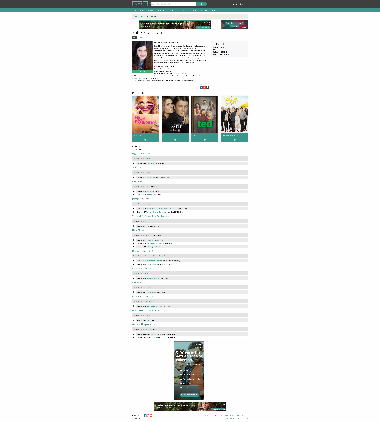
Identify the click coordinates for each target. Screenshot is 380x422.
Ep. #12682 (154, 337)
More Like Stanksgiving (154, 261)
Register (243, 4)
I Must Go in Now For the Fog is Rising (158, 209)
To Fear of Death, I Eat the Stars (156, 212)
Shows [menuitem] (134, 10)
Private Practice (140, 296)
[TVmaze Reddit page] (151, 416)
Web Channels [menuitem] (163, 10)
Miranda (149, 195)
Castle (165, 135)
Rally (148, 320)
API (212, 416)
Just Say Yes (150, 177)
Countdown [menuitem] (203, 10)
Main (134, 37)
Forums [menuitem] (213, 10)
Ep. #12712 (154, 334)
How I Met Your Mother (231, 135)
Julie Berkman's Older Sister (155, 243)
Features (205, 416)
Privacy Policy (239, 418)
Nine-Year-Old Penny (151, 256)
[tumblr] (207, 88)
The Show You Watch (153, 278)
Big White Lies (151, 264)
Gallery (141, 37)
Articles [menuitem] (173, 10)
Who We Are (150, 306)
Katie (146, 221)
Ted (194, 135)
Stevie (147, 186)
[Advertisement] (175, 24)
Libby (146, 329)
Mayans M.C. (139, 198)
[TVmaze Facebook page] (145, 416)
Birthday (149, 247)
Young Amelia (149, 301)
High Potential (138, 135)
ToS (246, 418)
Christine (147, 158)
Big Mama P (150, 240)
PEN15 (135, 181)
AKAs (147, 37)
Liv (146, 204)
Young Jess (148, 235)
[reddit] (204, 88)
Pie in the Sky (150, 163)
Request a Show (228, 416)
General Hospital (141, 324)
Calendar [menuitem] (193, 10)
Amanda (147, 172)
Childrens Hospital (142, 268)
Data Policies (242, 416)
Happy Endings (140, 251)
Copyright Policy (228, 418)
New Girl (136, 230)
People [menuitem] (142, 10)
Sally (146, 273)
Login (235, 4)
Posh (148, 191)
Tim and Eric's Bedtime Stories (148, 216)
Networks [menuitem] (151, 10)
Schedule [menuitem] (183, 10)
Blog (217, 416)
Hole (147, 226)
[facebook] (201, 88)
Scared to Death (151, 292)
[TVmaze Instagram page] (148, 416)
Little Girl (147, 287)
